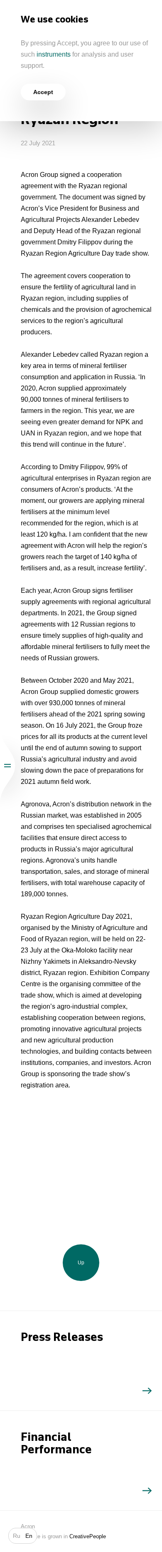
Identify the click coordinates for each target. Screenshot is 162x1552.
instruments (54, 54)
